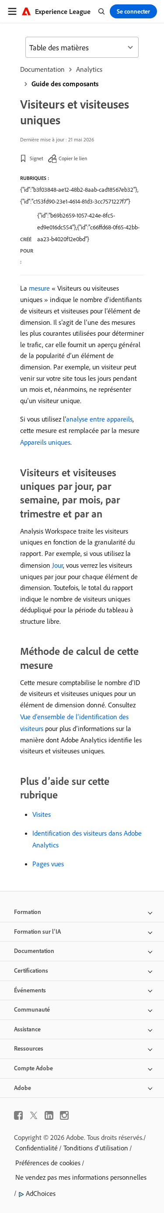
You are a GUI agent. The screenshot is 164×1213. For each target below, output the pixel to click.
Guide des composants (64, 83)
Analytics (89, 69)
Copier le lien (73, 158)
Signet (36, 158)
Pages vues (48, 863)
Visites (41, 814)
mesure (39, 288)
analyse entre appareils (99, 419)
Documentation (42, 69)
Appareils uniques (45, 442)
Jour (57, 565)
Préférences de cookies (47, 1162)
